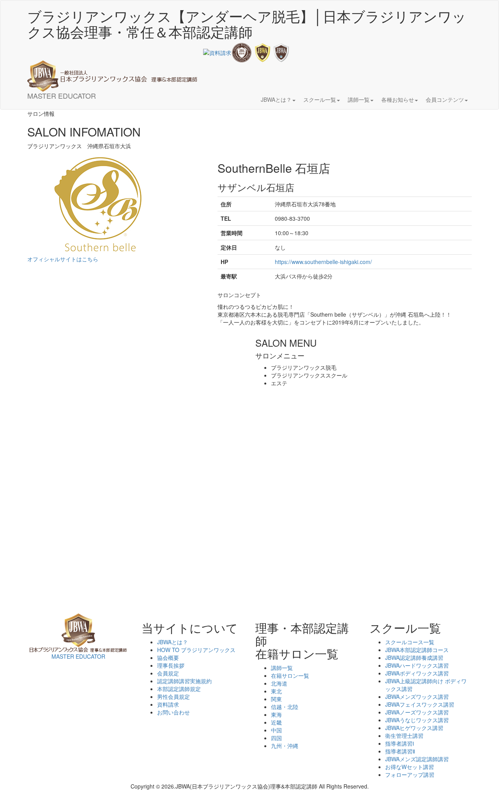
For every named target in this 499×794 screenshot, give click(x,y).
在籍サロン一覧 (290, 675)
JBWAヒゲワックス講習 (414, 728)
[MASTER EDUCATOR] (112, 64)
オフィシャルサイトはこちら (62, 259)
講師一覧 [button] (359, 99)
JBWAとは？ (172, 642)
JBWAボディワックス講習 (417, 673)
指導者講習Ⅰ (399, 743)
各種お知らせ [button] (397, 99)
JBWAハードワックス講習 (417, 665)
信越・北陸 (284, 707)
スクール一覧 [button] (319, 99)
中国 (276, 730)
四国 (276, 738)
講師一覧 (282, 668)
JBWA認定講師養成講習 (414, 657)
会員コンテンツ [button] (445, 99)
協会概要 (168, 657)
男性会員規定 (173, 696)
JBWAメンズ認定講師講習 (417, 759)
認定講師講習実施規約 (184, 681)
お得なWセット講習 (409, 767)
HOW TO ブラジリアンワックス (196, 650)
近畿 (276, 722)
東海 (276, 714)
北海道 (279, 683)
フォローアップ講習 (409, 774)
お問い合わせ (173, 712)
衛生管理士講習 (404, 735)
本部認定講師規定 (179, 689)
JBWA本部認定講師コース (417, 650)
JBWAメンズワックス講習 (417, 696)
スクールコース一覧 (409, 642)
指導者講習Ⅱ (400, 751)
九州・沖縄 (284, 746)
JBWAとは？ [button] (276, 99)
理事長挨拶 (170, 665)
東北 (276, 691)
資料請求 (168, 704)
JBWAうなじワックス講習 (417, 720)
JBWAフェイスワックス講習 (419, 704)
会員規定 (168, 673)
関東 (276, 699)
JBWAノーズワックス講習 (417, 712)
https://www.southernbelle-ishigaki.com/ (323, 262)
